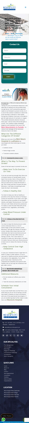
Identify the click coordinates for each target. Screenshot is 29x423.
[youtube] (21, 335)
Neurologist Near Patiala (11, 396)
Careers (6, 371)
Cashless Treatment (7, 416)
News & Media (8, 379)
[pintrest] (18, 335)
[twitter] (7, 335)
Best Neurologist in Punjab (12, 127)
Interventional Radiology (10, 352)
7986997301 (11, 324)
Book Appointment (9, 373)
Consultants (7, 375)
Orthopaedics (7, 354)
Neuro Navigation (8, 356)
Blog (12, 33)
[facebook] (3, 335)
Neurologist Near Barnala (11, 394)
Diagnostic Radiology (9, 350)
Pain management (8, 345)
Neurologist (19, 33)
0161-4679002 (17, 322)
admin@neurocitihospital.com (12, 327)
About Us (6, 367)
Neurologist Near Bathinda (12, 390)
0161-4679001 (9, 322)
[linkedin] (10, 335)
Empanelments (8, 380)
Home (7, 33)
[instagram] (14, 335)
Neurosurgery (7, 347)
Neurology (7, 348)
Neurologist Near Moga (11, 392)
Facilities (6, 377)
